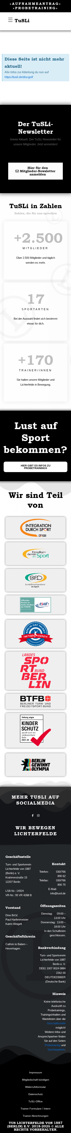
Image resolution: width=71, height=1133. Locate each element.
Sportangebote (56, 1049)
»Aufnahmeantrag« (35, 4)
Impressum (35, 1072)
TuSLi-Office (35, 1101)
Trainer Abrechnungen (35, 1115)
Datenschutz (35, 1094)
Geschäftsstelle (56, 1023)
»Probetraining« (35, 8)
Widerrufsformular (35, 1086)
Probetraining (52, 1045)
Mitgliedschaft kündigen (35, 1079)
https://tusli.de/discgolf (19, 77)
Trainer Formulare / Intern (35, 1108)
